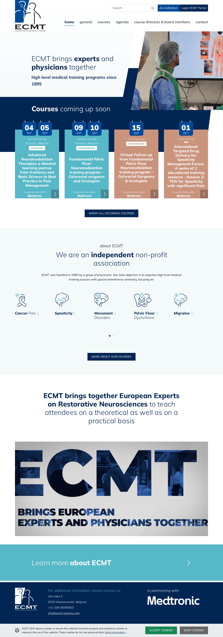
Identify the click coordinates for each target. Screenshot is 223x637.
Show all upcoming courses (111, 213)
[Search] (152, 8)
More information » (115, 632)
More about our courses (111, 356)
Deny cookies (194, 630)
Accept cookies (161, 630)
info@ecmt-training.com (64, 613)
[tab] (110, 336)
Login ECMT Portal (194, 8)
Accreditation (169, 8)
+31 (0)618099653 (61, 607)
